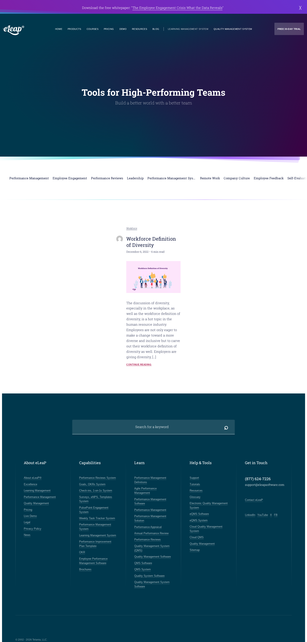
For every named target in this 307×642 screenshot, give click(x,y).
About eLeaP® (33, 477)
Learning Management (37, 490)
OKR (82, 552)
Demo (123, 29)
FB (276, 514)
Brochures (85, 569)
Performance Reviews (147, 539)
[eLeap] (28, 30)
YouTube (262, 514)
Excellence (30, 484)
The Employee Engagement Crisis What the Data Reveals (177, 7)
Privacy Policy (32, 528)
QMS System (142, 569)
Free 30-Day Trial (289, 29)
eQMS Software (199, 513)
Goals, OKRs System (92, 484)
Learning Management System (188, 29)
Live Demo (30, 516)
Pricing (109, 29)
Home (58, 29)
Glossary (195, 497)
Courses (92, 29)
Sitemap (195, 550)
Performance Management (40, 497)
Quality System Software (149, 575)
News (27, 534)
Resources (139, 29)
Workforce (131, 228)
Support (194, 477)
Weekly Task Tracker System (97, 518)
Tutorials (195, 484)
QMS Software (143, 563)
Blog (155, 29)
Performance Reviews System (97, 477)
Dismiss (300, 8)
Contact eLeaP (254, 499)
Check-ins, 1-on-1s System (95, 490)
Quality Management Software (152, 556)
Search (226, 427)
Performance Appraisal (148, 527)
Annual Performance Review (151, 533)
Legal (27, 522)
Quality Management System (233, 29)
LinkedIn (250, 514)
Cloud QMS (197, 537)
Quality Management (36, 503)
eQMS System (199, 520)
